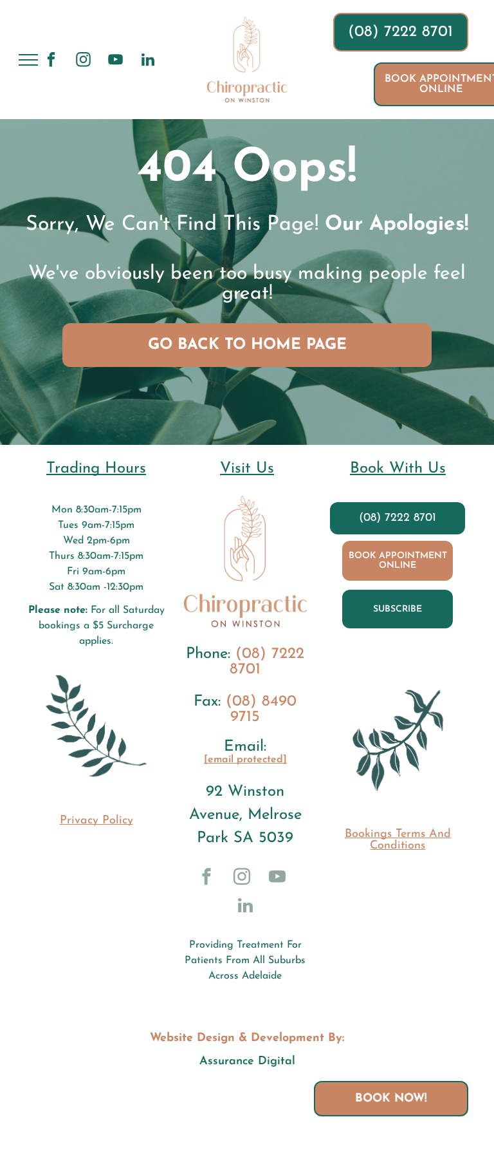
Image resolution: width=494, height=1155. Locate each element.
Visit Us (247, 468)
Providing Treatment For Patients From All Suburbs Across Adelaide (245, 960)
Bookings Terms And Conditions (398, 840)
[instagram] (83, 61)
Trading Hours (96, 468)
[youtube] (115, 61)
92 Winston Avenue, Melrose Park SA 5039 (245, 815)
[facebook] (51, 61)
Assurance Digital (247, 1061)
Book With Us (398, 468)
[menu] (28, 60)
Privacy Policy (96, 821)
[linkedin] (147, 61)
